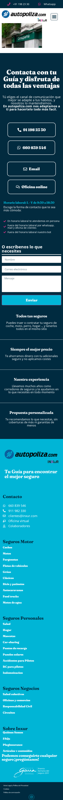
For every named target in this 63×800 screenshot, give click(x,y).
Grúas (7, 572)
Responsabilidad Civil (17, 706)
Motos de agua (12, 602)
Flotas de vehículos (15, 565)
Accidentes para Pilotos (18, 660)
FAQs (6, 738)
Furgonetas (10, 559)
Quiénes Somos (13, 732)
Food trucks (11, 596)
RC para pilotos (13, 666)
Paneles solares (13, 654)
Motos (7, 553)
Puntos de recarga (15, 648)
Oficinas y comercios (16, 700)
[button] (54, 16)
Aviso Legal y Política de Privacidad (16, 785)
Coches (7, 547)
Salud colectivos (13, 694)
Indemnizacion (13, 672)
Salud (6, 624)
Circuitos (9, 712)
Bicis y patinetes (13, 584)
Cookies (6, 789)
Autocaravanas (13, 590)
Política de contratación (12, 792)
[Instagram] (31, 797)
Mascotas (9, 636)
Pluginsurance (12, 744)
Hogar (7, 630)
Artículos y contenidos (17, 751)
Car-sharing (11, 642)
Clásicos (8, 578)
